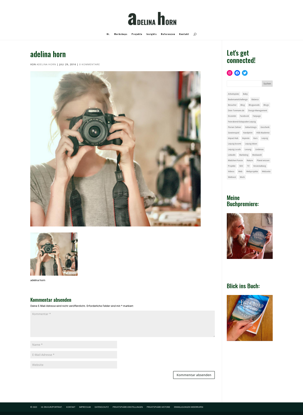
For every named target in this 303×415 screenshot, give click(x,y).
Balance (255, 99)
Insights (151, 34)
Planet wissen (263, 160)
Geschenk (265, 127)
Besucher (232, 105)
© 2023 (33, 407)
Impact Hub (233, 138)
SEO (241, 166)
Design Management (257, 110)
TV (248, 166)
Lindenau (259, 149)
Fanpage (257, 116)
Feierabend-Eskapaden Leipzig (242, 121)
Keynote (246, 138)
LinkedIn (231, 155)
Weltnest (232, 177)
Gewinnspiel (233, 132)
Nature (250, 160)
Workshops (121, 34)
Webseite (266, 171)
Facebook (244, 116)
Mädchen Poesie (235, 160)
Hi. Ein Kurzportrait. (51, 407)
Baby (245, 94)
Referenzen (168, 34)
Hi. (108, 34)
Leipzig (264, 138)
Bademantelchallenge (238, 99)
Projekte (137, 34)
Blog (243, 105)
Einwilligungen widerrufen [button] (188, 407)
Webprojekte (252, 171)
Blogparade (254, 105)
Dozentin (232, 116)
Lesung (248, 149)
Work (242, 177)
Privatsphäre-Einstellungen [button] (128, 407)
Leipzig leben (251, 143)
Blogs (266, 105)
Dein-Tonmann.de (236, 110)
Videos (231, 171)
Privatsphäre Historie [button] (158, 407)
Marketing (243, 155)
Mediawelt (257, 155)
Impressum (85, 407)
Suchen (267, 83)
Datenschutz (102, 407)
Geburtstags (251, 127)
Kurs (255, 138)
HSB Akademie (263, 132)
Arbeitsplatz (233, 94)
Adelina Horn (46, 64)
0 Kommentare (89, 64)
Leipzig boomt (234, 143)
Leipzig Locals (234, 149)
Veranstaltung (259, 166)
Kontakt (184, 34)
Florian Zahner (234, 127)
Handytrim (247, 132)
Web (240, 171)
